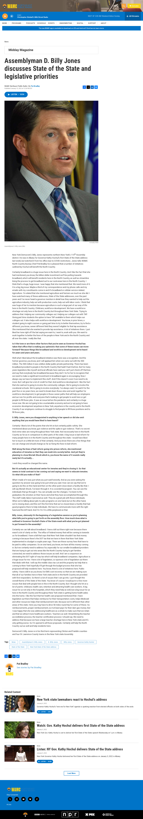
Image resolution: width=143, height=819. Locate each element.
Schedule (41, 23)
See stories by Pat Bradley (29, 667)
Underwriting (65, 23)
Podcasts (30, 23)
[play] (5, 16)
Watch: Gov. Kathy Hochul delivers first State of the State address (81, 725)
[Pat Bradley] (9, 669)
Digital (80, 23)
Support (92, 23)
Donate (135, 6)
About (103, 23)
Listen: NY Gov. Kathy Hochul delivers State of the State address (80, 749)
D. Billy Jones (53, 642)
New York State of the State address (43, 647)
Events (51, 23)
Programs (16, 23)
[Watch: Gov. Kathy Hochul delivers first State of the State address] (19, 729)
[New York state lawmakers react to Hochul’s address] (19, 703)
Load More (71, 773)
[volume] (12, 16)
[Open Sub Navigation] (9, 23)
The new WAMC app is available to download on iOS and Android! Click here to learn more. (71, 28)
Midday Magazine (20, 50)
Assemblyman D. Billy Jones (32, 642)
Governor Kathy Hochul (86, 642)
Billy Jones (68, 642)
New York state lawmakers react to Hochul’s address (72, 699)
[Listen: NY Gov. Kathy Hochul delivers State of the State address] (19, 753)
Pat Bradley (35, 86)
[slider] (15, 16)
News (4, 23)
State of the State (18, 647)
